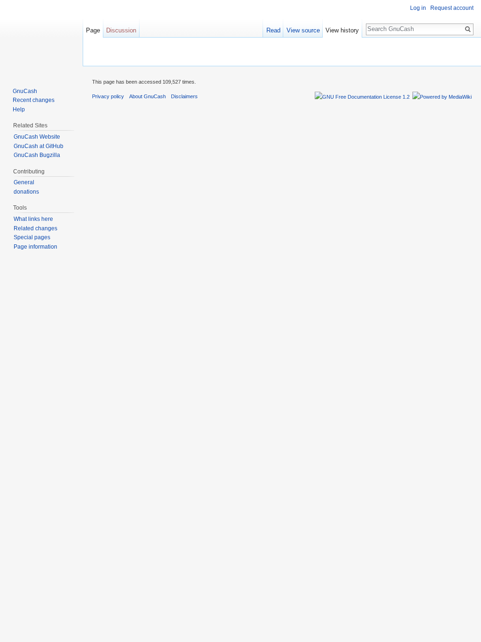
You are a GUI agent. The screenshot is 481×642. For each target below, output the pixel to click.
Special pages (32, 237)
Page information (35, 246)
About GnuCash (147, 96)
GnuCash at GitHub (38, 146)
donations (26, 191)
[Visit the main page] (41, 37)
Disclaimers (184, 96)
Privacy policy (108, 96)
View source (303, 30)
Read (273, 30)
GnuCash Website (37, 136)
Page (93, 30)
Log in (418, 8)
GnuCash (25, 91)
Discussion (121, 30)
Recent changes (33, 100)
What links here (33, 219)
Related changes (35, 228)
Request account (451, 8)
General (24, 182)
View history (342, 30)
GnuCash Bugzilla (37, 155)
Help (19, 109)
